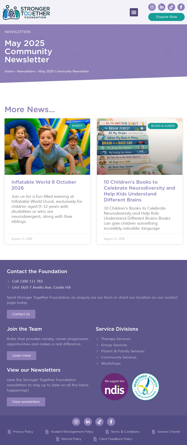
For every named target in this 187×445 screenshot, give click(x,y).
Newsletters (18, 32)
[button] (134, 12)
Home (9, 71)
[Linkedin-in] (161, 7)
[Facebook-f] (181, 7)
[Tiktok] (171, 7)
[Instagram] (152, 7)
